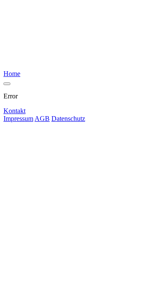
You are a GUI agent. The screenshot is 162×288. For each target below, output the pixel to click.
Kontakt (14, 110)
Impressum (18, 118)
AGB (42, 118)
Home (11, 73)
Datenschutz (68, 118)
